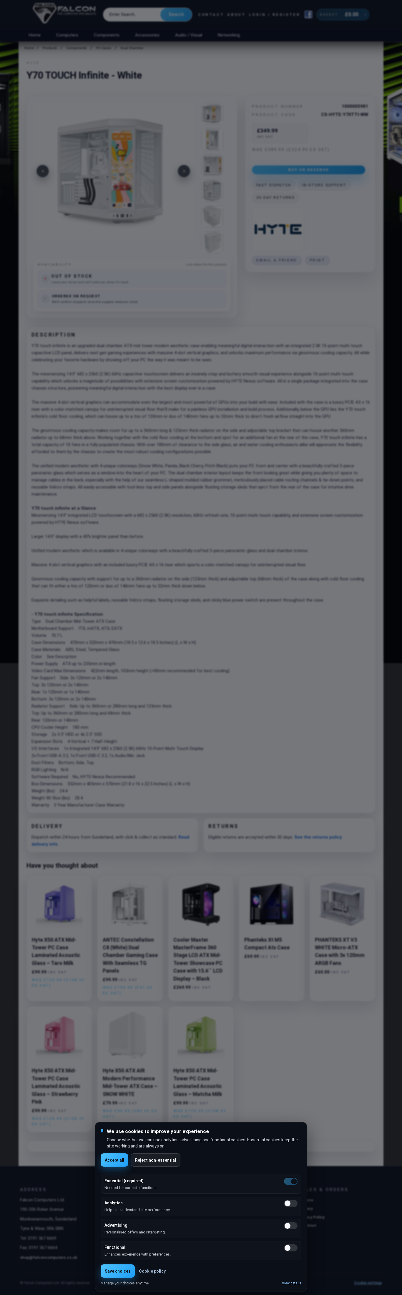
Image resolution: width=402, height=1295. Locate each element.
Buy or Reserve (308, 169)
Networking (228, 35)
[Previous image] (42, 171)
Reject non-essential (155, 1160)
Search (176, 14)
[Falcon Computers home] (65, 14)
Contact (211, 14)
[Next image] (184, 171)
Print (317, 260)
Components (106, 35)
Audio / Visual (188, 35)
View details (291, 1283)
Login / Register (274, 14)
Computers (67, 35)
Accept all (114, 1160)
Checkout (307, 1225)
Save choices (118, 1271)
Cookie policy (152, 1271)
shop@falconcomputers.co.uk (48, 1257)
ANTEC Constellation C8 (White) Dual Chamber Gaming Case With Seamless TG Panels (130, 955)
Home (35, 35)
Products (50, 48)
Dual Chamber (132, 48)
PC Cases (103, 48)
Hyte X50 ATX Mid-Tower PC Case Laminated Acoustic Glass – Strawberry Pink (56, 1086)
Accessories (147, 35)
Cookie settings (368, 1283)
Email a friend (276, 260)
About (236, 14)
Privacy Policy (311, 1217)
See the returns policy (318, 837)
